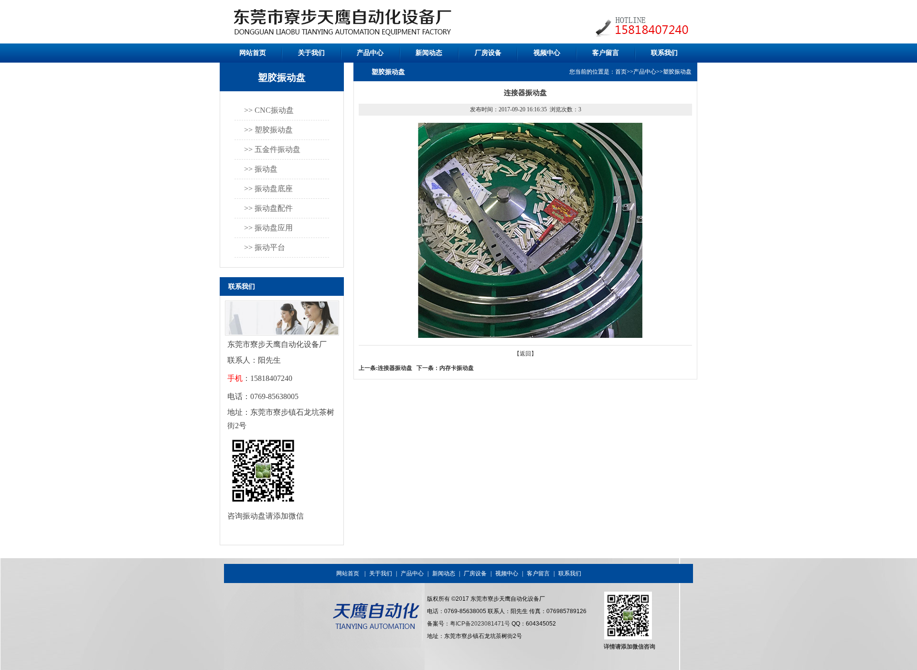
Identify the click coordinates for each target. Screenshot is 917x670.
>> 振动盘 (260, 169)
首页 (621, 71)
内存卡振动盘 (456, 368)
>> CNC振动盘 (269, 110)
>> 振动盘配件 (268, 208)
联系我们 (664, 52)
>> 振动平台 (264, 247)
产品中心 (370, 52)
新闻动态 (429, 52)
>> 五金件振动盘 (272, 149)
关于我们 (311, 52)
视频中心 (546, 52)
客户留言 (605, 52)
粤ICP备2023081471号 (480, 623)
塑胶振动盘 (677, 71)
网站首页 (252, 52)
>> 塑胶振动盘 (268, 130)
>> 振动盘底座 (268, 188)
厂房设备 (488, 52)
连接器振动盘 (395, 368)
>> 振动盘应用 (268, 228)
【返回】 (525, 353)
